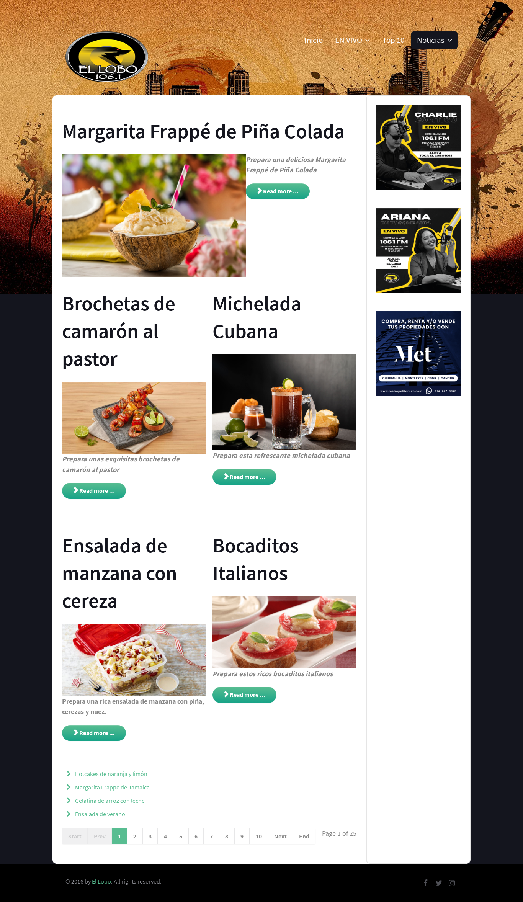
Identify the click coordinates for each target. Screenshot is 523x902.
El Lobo (101, 881)
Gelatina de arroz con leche (109, 800)
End (304, 836)
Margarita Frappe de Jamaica (112, 787)
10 (259, 836)
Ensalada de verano (99, 814)
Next (280, 836)
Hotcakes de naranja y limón (110, 774)
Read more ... (280, 191)
